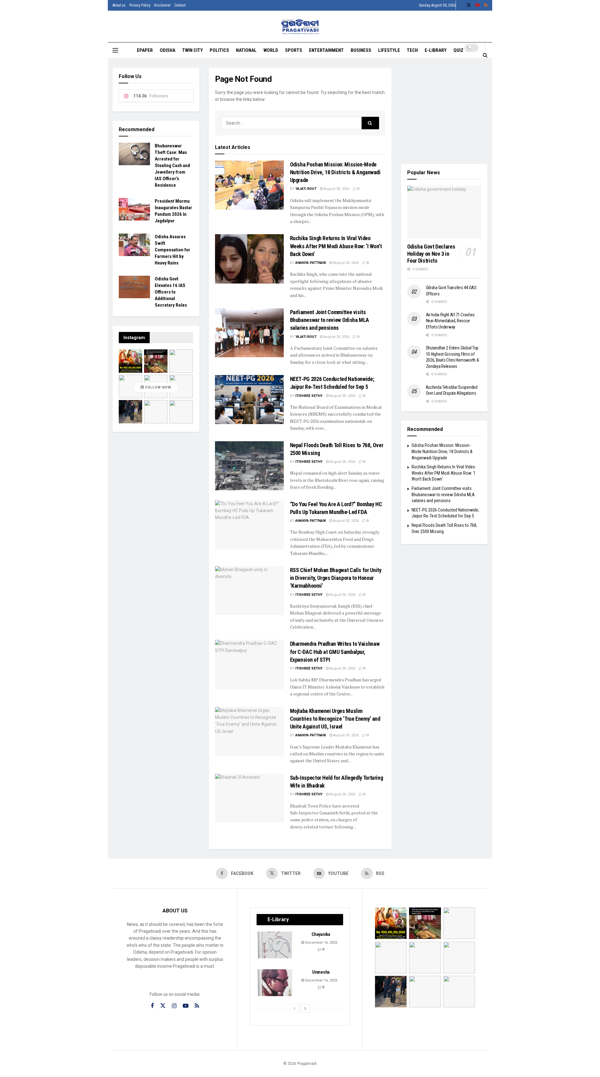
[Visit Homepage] (300, 27)
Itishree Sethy (308, 396)
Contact (180, 5)
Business (361, 50)
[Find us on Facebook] (461, 5)
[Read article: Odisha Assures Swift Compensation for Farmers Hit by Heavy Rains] (134, 245)
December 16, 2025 (320, 943)
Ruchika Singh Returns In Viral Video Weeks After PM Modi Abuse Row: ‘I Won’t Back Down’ (336, 246)
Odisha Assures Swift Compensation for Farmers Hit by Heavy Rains (172, 250)
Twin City (192, 50)
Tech (412, 50)
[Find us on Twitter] (469, 5)
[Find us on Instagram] (174, 1006)
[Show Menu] (115, 50)
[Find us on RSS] (486, 5)
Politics (219, 50)
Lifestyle (389, 50)
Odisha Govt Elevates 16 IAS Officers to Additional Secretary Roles (171, 292)
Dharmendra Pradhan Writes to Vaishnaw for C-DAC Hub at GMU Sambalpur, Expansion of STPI (335, 651)
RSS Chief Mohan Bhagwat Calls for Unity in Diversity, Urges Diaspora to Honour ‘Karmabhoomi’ (336, 578)
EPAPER (145, 50)
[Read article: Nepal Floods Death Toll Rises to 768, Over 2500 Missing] (249, 465)
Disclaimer (162, 5)
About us (119, 5)
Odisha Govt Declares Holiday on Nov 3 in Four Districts (431, 253)
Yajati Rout (306, 189)
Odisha (167, 50)
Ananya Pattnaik (310, 263)
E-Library (436, 50)
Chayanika (321, 934)
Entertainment (326, 50)
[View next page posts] (305, 1008)
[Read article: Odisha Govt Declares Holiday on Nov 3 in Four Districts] (444, 212)
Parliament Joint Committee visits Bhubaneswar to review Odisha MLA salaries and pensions (329, 320)
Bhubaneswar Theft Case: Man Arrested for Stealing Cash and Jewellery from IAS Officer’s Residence (172, 165)
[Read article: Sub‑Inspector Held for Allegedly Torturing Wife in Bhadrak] (249, 798)
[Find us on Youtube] (477, 5)
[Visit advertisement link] (444, 111)
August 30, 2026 (336, 189)
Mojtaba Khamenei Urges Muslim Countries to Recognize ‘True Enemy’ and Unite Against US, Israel (335, 719)
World (270, 50)
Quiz (458, 50)
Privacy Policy (139, 5)
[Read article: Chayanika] (275, 944)
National (246, 50)
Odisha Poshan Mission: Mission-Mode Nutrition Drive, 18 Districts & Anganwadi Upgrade (335, 172)
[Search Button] (485, 54)
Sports (293, 50)
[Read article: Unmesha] (275, 982)
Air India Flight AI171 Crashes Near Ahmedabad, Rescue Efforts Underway (450, 320)
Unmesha (321, 972)
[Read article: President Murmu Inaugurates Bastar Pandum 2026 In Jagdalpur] (134, 209)
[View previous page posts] (294, 1008)
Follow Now (157, 387)
